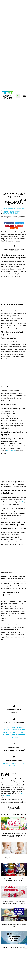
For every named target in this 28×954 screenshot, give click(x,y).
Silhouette (6, 795)
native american (14, 766)
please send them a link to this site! (10, 804)
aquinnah (7, 763)
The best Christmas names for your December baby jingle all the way (14, 902)
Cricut (23, 793)
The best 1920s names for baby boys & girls (14, 925)
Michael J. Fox (11, 451)
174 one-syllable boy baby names (14, 947)
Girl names (18, 208)
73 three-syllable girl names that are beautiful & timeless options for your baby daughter (14, 835)
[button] (18, 96)
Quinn (22, 502)
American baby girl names (9, 208)
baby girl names (18, 763)
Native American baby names (13, 211)
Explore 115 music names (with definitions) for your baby (14, 879)
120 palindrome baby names (14, 858)
